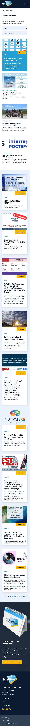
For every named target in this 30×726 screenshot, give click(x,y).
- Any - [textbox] (6, 28)
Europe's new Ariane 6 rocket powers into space (14, 338)
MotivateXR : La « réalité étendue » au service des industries (13, 437)
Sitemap (4, 717)
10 (24, 596)
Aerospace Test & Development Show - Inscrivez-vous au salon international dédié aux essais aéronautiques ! (13, 485)
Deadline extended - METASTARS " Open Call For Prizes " (15, 242)
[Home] (7, 4)
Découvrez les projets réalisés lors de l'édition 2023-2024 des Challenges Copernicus (14, 535)
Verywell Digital (14, 723)
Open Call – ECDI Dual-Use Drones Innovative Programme (12, 93)
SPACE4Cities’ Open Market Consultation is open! (14, 576)
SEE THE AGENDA (11, 662)
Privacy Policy (6, 719)
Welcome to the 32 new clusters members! (13, 60)
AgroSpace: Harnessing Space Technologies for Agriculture (11, 124)
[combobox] (15, 28)
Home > (4, 10)
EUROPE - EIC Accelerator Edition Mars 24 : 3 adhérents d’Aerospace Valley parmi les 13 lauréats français (14, 288)
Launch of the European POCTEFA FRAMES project (12, 156)
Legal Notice (5, 720)
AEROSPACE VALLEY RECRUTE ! (12, 202)
